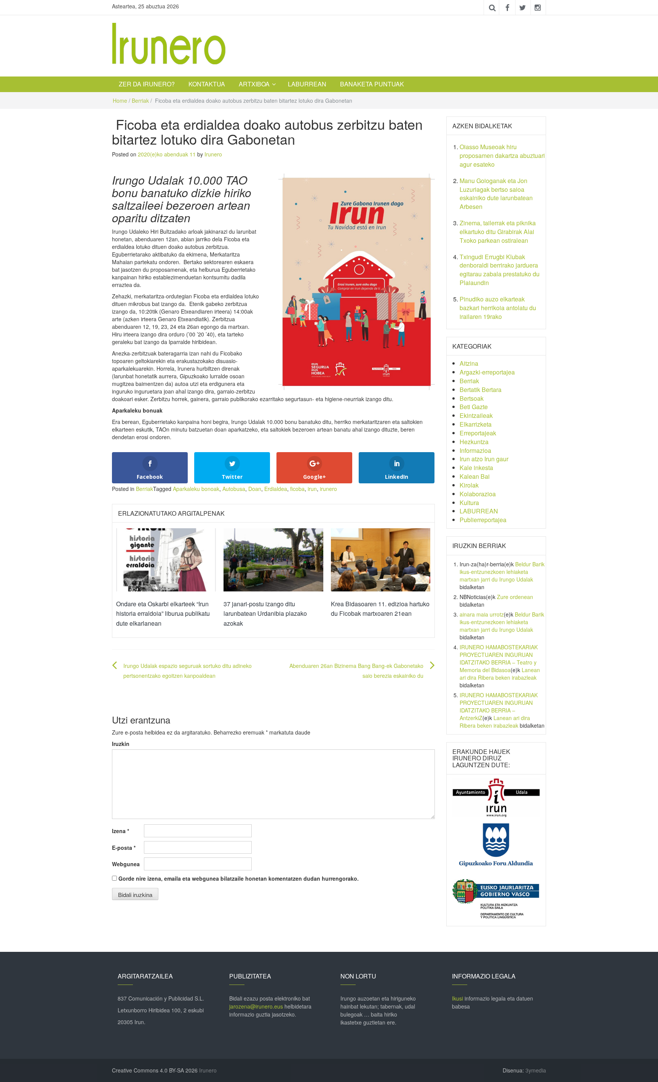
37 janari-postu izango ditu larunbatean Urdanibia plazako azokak (265, 613)
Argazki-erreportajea (487, 372)
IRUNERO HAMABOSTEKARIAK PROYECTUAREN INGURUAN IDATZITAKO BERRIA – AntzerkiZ (499, 706)
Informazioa (475, 450)
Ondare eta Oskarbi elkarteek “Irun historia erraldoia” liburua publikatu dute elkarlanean (163, 613)
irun (312, 488)
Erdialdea (275, 488)
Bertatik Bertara (480, 389)
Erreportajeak (478, 433)
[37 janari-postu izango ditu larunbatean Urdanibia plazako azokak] (273, 559)
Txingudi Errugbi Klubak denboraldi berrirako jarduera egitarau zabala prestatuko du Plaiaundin (500, 269)
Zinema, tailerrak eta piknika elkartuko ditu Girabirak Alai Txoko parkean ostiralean (498, 231)
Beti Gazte (474, 406)
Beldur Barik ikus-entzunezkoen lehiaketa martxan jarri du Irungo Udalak (502, 571)
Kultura (469, 502)
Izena (120, 831)
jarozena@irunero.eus (256, 1006)
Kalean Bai (475, 476)
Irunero (213, 154)
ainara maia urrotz (482, 614)
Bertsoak (472, 398)
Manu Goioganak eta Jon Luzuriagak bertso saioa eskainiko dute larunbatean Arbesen (496, 193)
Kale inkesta (476, 467)
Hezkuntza (474, 441)
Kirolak (469, 485)
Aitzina (469, 363)
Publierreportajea (483, 519)
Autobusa (233, 488)
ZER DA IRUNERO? (147, 84)
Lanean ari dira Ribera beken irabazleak (500, 673)
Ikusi (457, 998)
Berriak (140, 100)
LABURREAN (307, 84)
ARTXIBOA (254, 84)
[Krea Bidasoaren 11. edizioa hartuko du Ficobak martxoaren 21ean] (381, 559)
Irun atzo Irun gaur (484, 458)
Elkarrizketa (476, 424)
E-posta (124, 847)
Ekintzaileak (476, 415)
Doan (254, 488)
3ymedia (535, 1070)
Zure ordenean (515, 597)
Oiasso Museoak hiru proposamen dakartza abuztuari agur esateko (502, 155)
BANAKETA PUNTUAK (372, 84)
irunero (328, 488)
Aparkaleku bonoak (196, 488)
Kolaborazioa (478, 493)
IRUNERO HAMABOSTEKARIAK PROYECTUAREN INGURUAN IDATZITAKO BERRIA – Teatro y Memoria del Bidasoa (499, 658)
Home (120, 100)
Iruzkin (120, 743)
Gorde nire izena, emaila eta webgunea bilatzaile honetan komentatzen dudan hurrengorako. (238, 878)
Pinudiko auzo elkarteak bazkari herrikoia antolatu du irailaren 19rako (498, 308)
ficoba (297, 488)
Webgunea (126, 864)
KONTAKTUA (206, 84)
